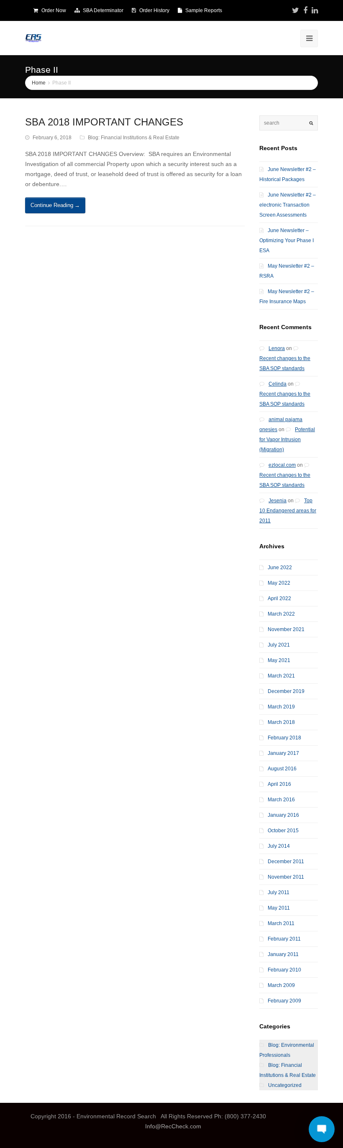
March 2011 (281, 923)
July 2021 (279, 645)
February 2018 (284, 738)
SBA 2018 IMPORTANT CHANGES (104, 122)
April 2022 (279, 598)
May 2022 (279, 583)
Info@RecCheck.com (173, 1126)
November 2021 (286, 629)
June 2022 (280, 567)
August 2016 (282, 769)
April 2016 (279, 784)
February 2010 (284, 970)
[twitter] (295, 10)
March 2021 (281, 676)
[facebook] (305, 10)
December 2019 (286, 691)
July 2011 (278, 892)
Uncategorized (285, 1085)
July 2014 (279, 846)
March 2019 (281, 707)
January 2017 (283, 753)
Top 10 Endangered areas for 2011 (287, 511)
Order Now (53, 10)
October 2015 (283, 831)
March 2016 (281, 800)
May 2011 (279, 908)
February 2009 (284, 1001)
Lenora (277, 348)
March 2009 (281, 985)
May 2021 (279, 660)
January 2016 (283, 815)
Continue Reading (55, 205)
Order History (154, 10)
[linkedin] (315, 10)
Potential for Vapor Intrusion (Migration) (287, 440)
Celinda (278, 384)
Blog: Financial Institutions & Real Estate (133, 138)
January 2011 (283, 954)
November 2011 (286, 877)
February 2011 (284, 939)
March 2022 (281, 614)
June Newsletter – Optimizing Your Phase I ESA (286, 240)
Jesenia (278, 501)
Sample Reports (203, 10)
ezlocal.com (282, 465)
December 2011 (286, 861)
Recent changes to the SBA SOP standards (284, 363)
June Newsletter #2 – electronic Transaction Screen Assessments (287, 205)
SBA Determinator (103, 10)
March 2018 (281, 722)
